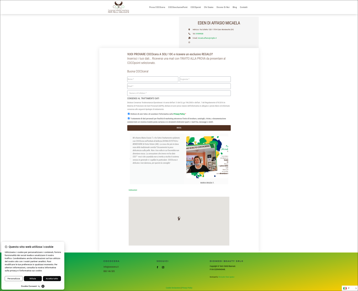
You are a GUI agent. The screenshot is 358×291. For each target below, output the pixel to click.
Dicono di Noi (223, 7)
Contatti (244, 7)
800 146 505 (109, 271)
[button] (130, 158)
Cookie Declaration (173, 288)
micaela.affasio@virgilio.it (207, 38)
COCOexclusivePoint (178, 7)
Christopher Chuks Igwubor (226, 277)
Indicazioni (133, 190)
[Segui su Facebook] (157, 267)
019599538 (199, 34)
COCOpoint (196, 7)
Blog (235, 7)
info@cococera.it (111, 266)
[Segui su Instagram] (163, 267)
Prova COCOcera (157, 7)
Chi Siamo (209, 7)
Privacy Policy (179, 114)
